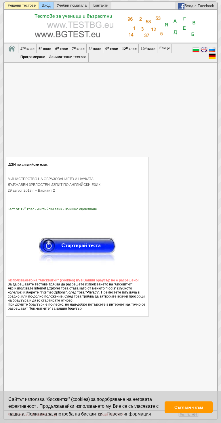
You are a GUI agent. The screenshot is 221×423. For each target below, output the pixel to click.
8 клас (95, 48)
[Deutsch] (212, 58)
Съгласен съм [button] (188, 407)
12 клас (129, 48)
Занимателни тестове (68, 57)
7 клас (78, 48)
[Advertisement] (77, 113)
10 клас (148, 48)
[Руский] (212, 52)
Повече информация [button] (128, 413)
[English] (204, 52)
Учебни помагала (72, 5)
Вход (46, 5)
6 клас (61, 48)
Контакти (100, 5)
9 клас (111, 48)
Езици (164, 48)
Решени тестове (22, 5)
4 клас (27, 48)
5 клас (45, 48)
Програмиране (32, 57)
